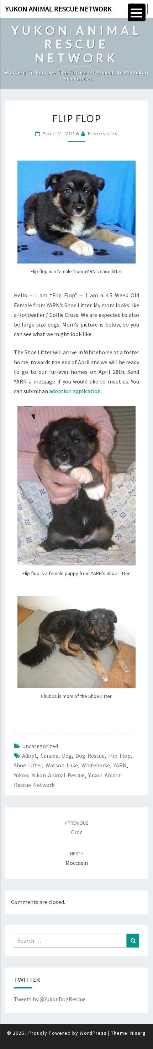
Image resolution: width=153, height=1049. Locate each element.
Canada (49, 755)
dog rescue (90, 755)
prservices (103, 133)
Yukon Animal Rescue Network (58, 8)
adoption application (75, 391)
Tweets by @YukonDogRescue (50, 999)
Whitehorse (95, 765)
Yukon (21, 775)
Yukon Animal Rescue (58, 775)
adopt (29, 755)
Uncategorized (40, 746)
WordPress (93, 1033)
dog (67, 755)
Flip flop (119, 755)
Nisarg (138, 1033)
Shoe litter (28, 765)
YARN (120, 765)
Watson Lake (62, 765)
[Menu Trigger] (137, 12)
